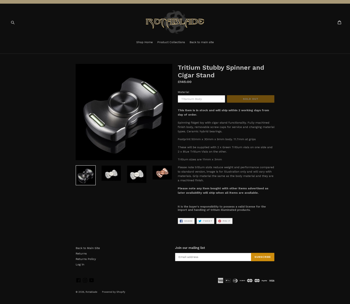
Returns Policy (86, 259)
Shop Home (144, 42)
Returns (81, 253)
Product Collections (171, 42)
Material (183, 92)
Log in (80, 264)
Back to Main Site (88, 248)
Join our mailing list (190, 248)
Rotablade (91, 292)
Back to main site (202, 42)
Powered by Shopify (113, 292)
